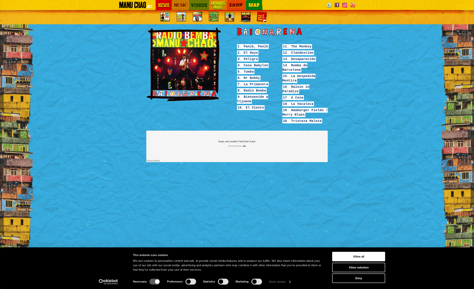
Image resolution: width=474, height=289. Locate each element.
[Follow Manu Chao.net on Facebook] (337, 7)
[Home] (135, 6)
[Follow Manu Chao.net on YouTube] (353, 7)
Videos (192, 2)
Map (248, 2)
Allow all (358, 256)
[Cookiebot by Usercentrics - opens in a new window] (108, 282)
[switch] (191, 282)
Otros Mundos (215, 2)
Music (174, 2)
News (158, 2)
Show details (277, 281)
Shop (229, 2)
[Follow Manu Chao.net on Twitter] (329, 7)
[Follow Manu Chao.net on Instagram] (345, 7)
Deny (358, 278)
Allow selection (359, 267)
